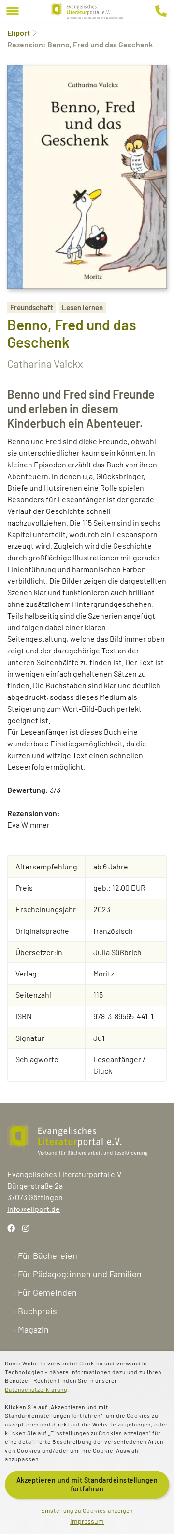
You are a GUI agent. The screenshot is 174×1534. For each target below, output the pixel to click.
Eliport (18, 32)
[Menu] (12, 11)
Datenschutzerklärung (36, 1389)
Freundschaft (31, 307)
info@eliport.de (33, 1208)
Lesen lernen (82, 307)
